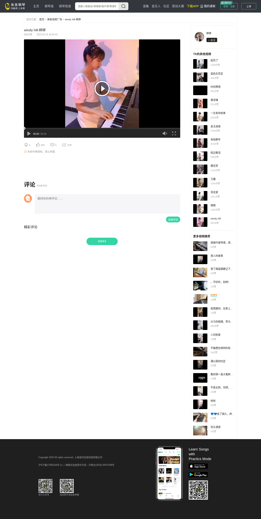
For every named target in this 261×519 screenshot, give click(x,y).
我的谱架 (209, 6)
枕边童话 (216, 152)
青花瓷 (214, 192)
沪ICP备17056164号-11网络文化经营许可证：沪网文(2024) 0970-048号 (76, 465)
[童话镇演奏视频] (200, 103)
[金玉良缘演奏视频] (200, 130)
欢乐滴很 (216, 427)
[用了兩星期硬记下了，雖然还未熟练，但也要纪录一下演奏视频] (200, 272)
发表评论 (173, 219)
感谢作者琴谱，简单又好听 (225, 242)
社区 (166, 6)
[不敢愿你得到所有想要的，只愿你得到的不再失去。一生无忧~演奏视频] (200, 351)
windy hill (216, 218)
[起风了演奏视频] (200, 64)
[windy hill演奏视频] (200, 222)
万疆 (213, 179)
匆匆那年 (216, 139)
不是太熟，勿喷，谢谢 (223, 387)
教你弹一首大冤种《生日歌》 (227, 374)
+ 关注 (211, 40)
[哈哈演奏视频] (200, 404)
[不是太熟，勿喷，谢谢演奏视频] (200, 391)
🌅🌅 (214, 295)
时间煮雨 (216, 86)
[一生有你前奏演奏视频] (200, 116)
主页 (36, 6)
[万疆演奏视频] (200, 182)
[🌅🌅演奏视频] (200, 299)
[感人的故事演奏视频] (200, 259)
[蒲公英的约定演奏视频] (200, 365)
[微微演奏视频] (200, 209)
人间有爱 (216, 334)
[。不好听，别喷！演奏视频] (200, 285)
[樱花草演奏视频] (200, 169)
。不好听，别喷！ (220, 282)
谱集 (146, 6)
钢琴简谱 (65, 6)
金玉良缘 (216, 126)
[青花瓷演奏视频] (200, 196)
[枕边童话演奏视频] (200, 156)
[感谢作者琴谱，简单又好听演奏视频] (200, 246)
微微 (213, 205)
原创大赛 (178, 6)
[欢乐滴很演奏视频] (200, 430)
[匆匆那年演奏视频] (200, 143)
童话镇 (214, 100)
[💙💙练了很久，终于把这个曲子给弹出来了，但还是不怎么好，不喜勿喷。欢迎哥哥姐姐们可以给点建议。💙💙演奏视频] (200, 417)
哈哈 (213, 400)
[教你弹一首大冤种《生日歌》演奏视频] (200, 378)
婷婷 (208, 33)
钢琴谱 (49, 6)
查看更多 (102, 241)
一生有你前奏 (218, 113)
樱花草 (214, 165)
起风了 (214, 60)
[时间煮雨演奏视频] (200, 90)
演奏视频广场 (54, 19)
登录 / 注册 (229, 6)
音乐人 (156, 6)
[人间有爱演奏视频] (200, 338)
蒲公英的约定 (218, 361)
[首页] (16, 6)
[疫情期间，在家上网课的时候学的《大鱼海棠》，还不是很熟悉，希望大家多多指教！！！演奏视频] (200, 312)
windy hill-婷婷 (73, 19)
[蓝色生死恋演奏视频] (200, 77)
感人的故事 (217, 255)
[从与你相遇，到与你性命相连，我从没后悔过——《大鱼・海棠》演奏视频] (200, 325)
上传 (248, 6)
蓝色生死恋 (217, 73)
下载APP (193, 6)
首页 (41, 19)
